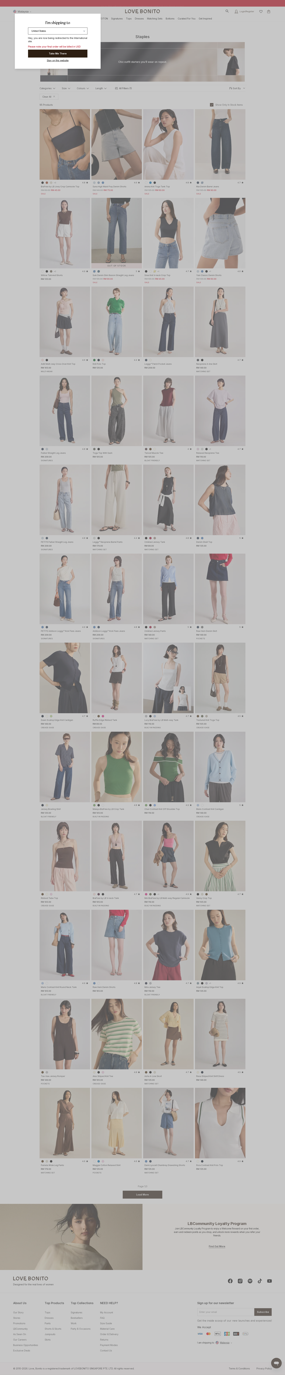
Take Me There (58, 53)
